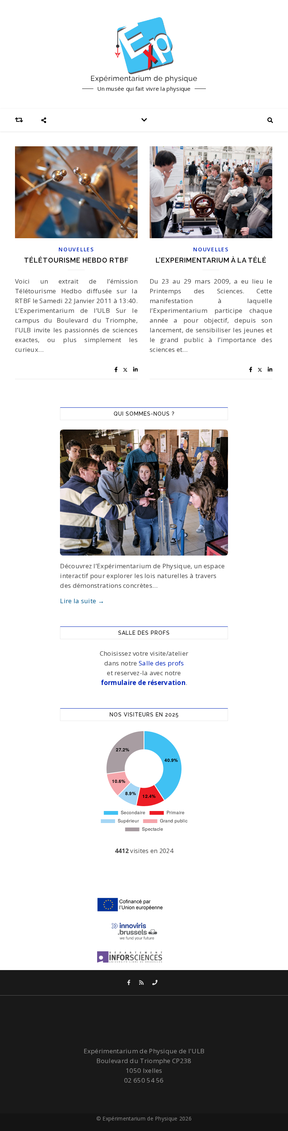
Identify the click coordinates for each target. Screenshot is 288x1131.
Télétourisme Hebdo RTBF (76, 260)
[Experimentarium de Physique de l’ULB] (144, 49)
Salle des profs (161, 663)
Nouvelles (76, 249)
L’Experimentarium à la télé (211, 260)
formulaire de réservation (143, 682)
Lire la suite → (82, 600)
